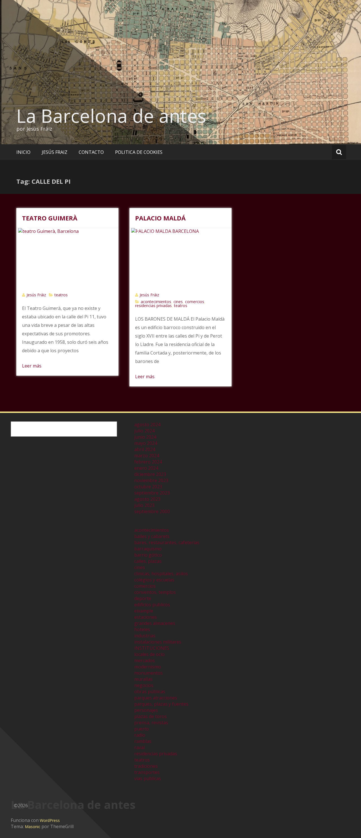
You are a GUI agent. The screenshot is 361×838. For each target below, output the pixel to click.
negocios (143, 685)
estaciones (145, 617)
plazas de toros (150, 716)
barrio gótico (148, 555)
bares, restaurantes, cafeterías (166, 542)
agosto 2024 (147, 424)
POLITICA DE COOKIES (138, 152)
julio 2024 (144, 431)
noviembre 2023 (151, 480)
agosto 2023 (147, 499)
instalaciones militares (157, 642)
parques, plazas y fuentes (161, 704)
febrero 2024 (148, 462)
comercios (194, 301)
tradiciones (146, 766)
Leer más (31, 366)
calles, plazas (148, 561)
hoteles (142, 629)
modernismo (147, 667)
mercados (144, 660)
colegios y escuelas (154, 580)
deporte (142, 598)
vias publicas (147, 778)
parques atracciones (155, 698)
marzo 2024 (146, 455)
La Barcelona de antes (111, 115)
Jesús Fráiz (36, 294)
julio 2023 (144, 505)
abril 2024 (144, 449)
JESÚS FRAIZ (54, 152)
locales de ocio (149, 654)
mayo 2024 (145, 443)
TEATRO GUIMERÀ (49, 218)
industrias (144, 636)
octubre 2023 (148, 486)
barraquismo (148, 549)
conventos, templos (155, 592)
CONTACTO (91, 152)
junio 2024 (145, 437)
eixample (143, 611)
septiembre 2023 (152, 493)
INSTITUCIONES (151, 648)
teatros (61, 294)
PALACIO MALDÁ (160, 218)
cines (178, 301)
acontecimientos (156, 301)
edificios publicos (152, 604)
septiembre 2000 (152, 511)
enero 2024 (146, 468)
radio (139, 735)
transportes (147, 772)
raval (139, 747)
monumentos (148, 673)
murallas (143, 679)
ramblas (142, 741)
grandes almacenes (154, 623)
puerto (141, 729)
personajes (146, 710)
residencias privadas (153, 305)
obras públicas (149, 691)
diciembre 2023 (150, 474)
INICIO (23, 152)
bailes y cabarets (152, 536)
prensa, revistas (151, 722)
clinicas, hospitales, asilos (161, 573)
